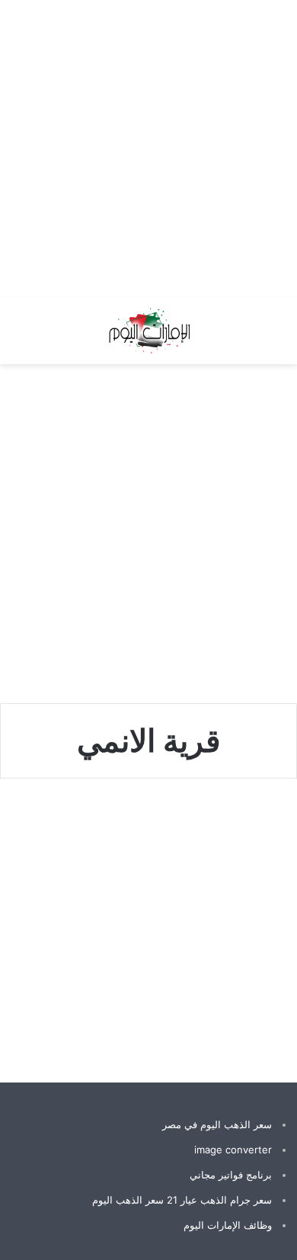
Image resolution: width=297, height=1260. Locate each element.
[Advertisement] (148, 148)
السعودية (250, 825)
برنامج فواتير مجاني (231, 1175)
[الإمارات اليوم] (148, 330)
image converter (233, 1149)
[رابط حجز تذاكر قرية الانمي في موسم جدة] (148, 931)
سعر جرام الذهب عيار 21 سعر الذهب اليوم (182, 1200)
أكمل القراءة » (232, 1007)
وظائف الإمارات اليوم (228, 1225)
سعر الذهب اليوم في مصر (217, 1124)
